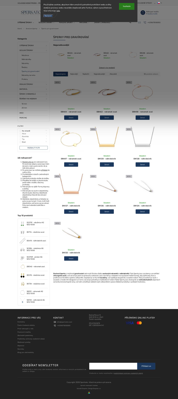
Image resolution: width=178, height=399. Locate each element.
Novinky (21, 349)
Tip (34, 139)
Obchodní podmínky (25, 335)
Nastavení (48, 16)
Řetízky (24, 67)
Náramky (25, 63)
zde (58, 11)
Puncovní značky (24, 332)
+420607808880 (63, 325)
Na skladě (34, 131)
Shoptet (84, 388)
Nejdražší (86, 74)
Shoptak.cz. (97, 388)
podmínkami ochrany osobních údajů (128, 373)
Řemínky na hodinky (28, 99)
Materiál (23, 89)
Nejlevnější (74, 74)
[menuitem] (27, 22)
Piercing (23, 118)
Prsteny (25, 79)
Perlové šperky (26, 84)
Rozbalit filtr (33, 148)
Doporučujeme (61, 74)
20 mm (24, 108)
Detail (71, 118)
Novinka (34, 136)
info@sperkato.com (64, 322)
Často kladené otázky (142, 3)
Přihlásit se (146, 366)
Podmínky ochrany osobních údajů (31, 339)
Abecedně (113, 74)
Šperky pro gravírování (30, 71)
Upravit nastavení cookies (89, 385)
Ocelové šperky (26, 50)
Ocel (34, 142)
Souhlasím (127, 6)
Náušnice (25, 55)
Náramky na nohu (28, 75)
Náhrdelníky (26, 59)
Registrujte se (27, 162)
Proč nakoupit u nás (25, 329)
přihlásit (44, 170)
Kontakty (21, 322)
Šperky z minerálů (27, 94)
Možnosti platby (24, 342)
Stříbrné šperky (26, 45)
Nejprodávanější (99, 74)
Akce (21, 113)
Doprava (21, 346)
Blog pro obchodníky (26, 352)
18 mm (24, 104)
